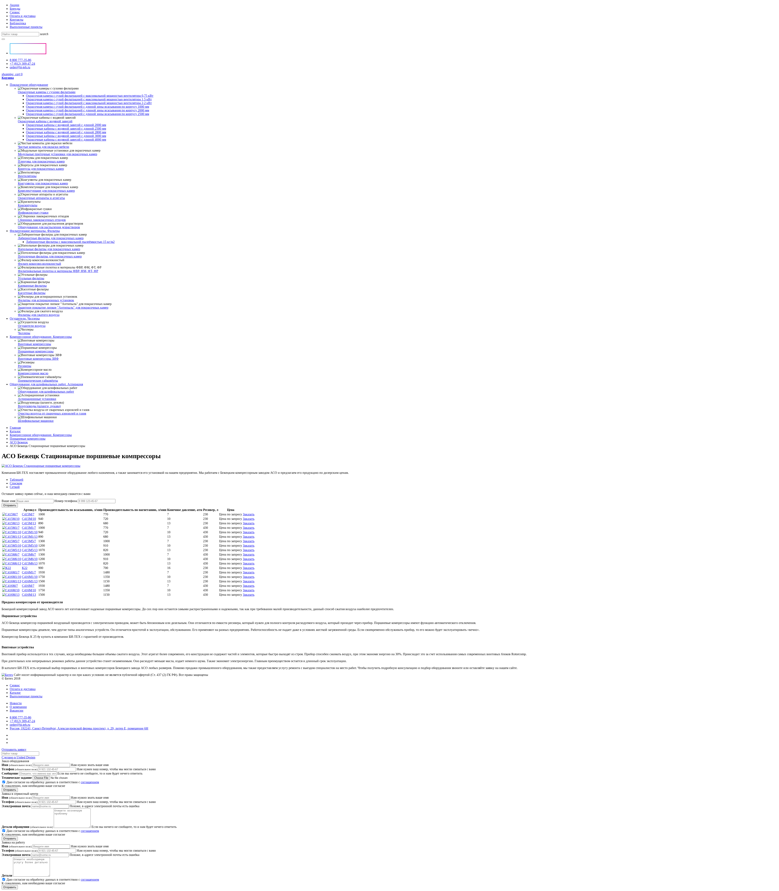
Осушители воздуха (31, 326)
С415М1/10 (30, 532)
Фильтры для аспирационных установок (46, 300)
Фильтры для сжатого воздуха (38, 315)
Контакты (16, 19)
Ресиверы (24, 366)
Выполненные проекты (26, 27)
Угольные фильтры (31, 278)
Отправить (9, 505)
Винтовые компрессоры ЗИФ (38, 358)
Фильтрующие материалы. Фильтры (35, 231)
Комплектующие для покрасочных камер (46, 190)
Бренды (15, 8)
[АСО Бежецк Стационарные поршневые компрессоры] (41, 466)
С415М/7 (28, 514)
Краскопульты (27, 205)
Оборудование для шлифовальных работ (46, 391)
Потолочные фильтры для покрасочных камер (50, 256)
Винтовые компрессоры (34, 344)
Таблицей (16, 479)
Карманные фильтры (32, 285)
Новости (16, 703)
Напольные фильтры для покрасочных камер (49, 249)
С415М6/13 (30, 563)
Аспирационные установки (37, 399)
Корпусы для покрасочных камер (41, 168)
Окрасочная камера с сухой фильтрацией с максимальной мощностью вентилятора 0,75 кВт (89, 95)
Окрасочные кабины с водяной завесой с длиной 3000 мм (66, 136)
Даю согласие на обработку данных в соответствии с (50, 784)
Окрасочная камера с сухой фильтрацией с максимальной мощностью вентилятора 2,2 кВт (89, 103)
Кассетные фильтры (31, 293)
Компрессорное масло (33, 373)
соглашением (90, 782)
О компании (18, 707)
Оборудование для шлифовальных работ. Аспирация (46, 384)
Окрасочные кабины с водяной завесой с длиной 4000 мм (66, 139)
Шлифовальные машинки (36, 420)
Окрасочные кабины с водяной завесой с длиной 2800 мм (66, 132)
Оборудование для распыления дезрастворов (49, 227)
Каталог (15, 431)
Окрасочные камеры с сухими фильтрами (46, 92)
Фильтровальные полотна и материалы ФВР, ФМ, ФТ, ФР (58, 271)
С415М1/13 (30, 536)
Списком (16, 483)
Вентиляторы (27, 176)
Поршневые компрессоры (36, 351)
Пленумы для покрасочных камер (41, 161)
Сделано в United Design (18, 757)
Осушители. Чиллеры (25, 318)
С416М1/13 (30, 581)
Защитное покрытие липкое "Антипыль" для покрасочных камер (63, 307)
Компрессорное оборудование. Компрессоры (41, 336)
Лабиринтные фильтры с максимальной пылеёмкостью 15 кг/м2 (70, 241)
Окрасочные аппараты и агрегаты (41, 198)
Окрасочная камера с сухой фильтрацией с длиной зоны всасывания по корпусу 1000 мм (87, 106)
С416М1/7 (29, 572)
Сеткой (15, 487)
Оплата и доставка (23, 16)
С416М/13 (29, 594)
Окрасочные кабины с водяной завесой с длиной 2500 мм (66, 128)
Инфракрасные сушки (33, 212)
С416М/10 (29, 590)
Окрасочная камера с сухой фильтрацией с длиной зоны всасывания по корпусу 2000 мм (87, 110)
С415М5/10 (30, 545)
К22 (24, 568)
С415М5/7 (29, 541)
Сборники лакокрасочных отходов (42, 220)
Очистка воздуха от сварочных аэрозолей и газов (52, 413)
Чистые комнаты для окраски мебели (43, 147)
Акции (14, 5)
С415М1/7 (29, 527)
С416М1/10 (30, 577)
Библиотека (18, 23)
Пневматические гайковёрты (38, 380)
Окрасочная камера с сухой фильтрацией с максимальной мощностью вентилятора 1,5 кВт (89, 99)
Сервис (15, 12)
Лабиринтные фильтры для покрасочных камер (51, 238)
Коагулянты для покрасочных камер (43, 183)
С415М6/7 (29, 554)
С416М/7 (28, 585)
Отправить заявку (14, 749)
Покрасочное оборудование (29, 84)
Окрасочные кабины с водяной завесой (45, 121)
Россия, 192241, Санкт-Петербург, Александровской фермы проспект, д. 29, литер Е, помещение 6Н (79, 728)
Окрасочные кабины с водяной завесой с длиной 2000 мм (66, 125)
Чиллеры (24, 333)
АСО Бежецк (19, 442)
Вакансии (16, 710)
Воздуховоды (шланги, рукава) (39, 406)
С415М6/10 (30, 559)
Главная (15, 427)
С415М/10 (29, 518)
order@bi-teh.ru (20, 67)
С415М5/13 (30, 550)
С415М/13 (29, 523)
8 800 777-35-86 (20, 60)
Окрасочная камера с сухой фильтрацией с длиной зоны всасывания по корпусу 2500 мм (87, 114)
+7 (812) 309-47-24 (22, 63)
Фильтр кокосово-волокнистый (39, 263)
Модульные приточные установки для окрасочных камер (57, 154)
